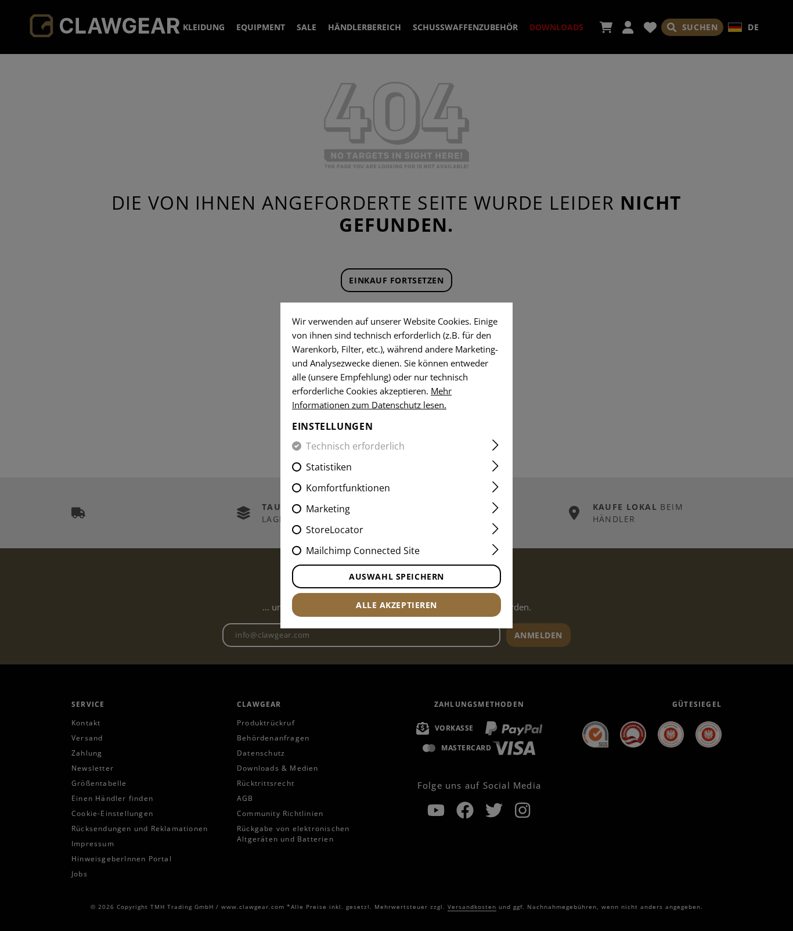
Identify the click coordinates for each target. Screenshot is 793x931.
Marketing (328, 508)
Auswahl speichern (396, 576)
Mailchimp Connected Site (363, 550)
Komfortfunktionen (348, 487)
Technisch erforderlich (355, 446)
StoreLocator (334, 529)
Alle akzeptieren (396, 604)
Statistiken (329, 467)
